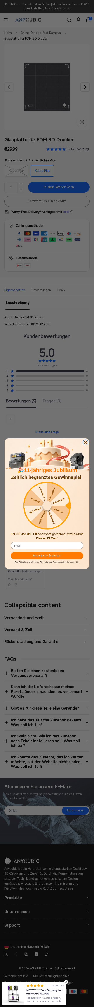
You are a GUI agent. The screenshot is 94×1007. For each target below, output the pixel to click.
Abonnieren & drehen (47, 555)
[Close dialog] (85, 442)
